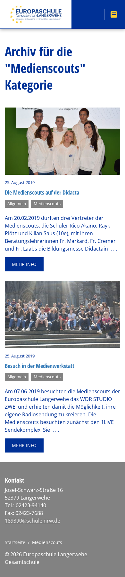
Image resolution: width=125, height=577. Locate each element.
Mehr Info (24, 264)
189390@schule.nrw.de (32, 520)
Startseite (15, 542)
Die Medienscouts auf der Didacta (42, 192)
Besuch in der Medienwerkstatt (39, 366)
